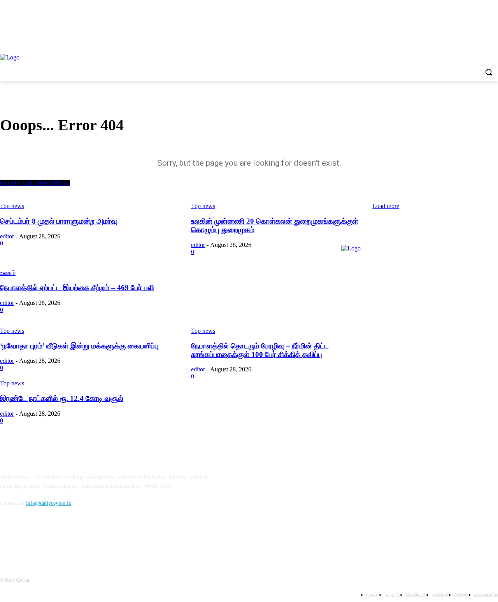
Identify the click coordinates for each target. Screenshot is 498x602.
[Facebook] (8, 538)
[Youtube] (68, 538)
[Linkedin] (48, 538)
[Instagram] (28, 538)
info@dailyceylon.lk (48, 503)
